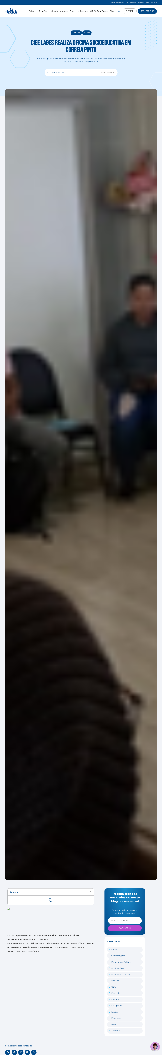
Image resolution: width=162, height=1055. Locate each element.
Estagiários (116, 1006)
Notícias (76, 33)
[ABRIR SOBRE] (36, 11)
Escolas (114, 1012)
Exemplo (115, 993)
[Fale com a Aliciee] (155, 1046)
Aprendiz (115, 1031)
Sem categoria (118, 956)
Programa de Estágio (121, 962)
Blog (113, 1024)
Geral (113, 987)
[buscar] (119, 11)
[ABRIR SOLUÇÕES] (48, 11)
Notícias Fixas (117, 968)
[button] (90, 892)
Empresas (116, 1018)
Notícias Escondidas (120, 974)
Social (87, 33)
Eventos (115, 999)
